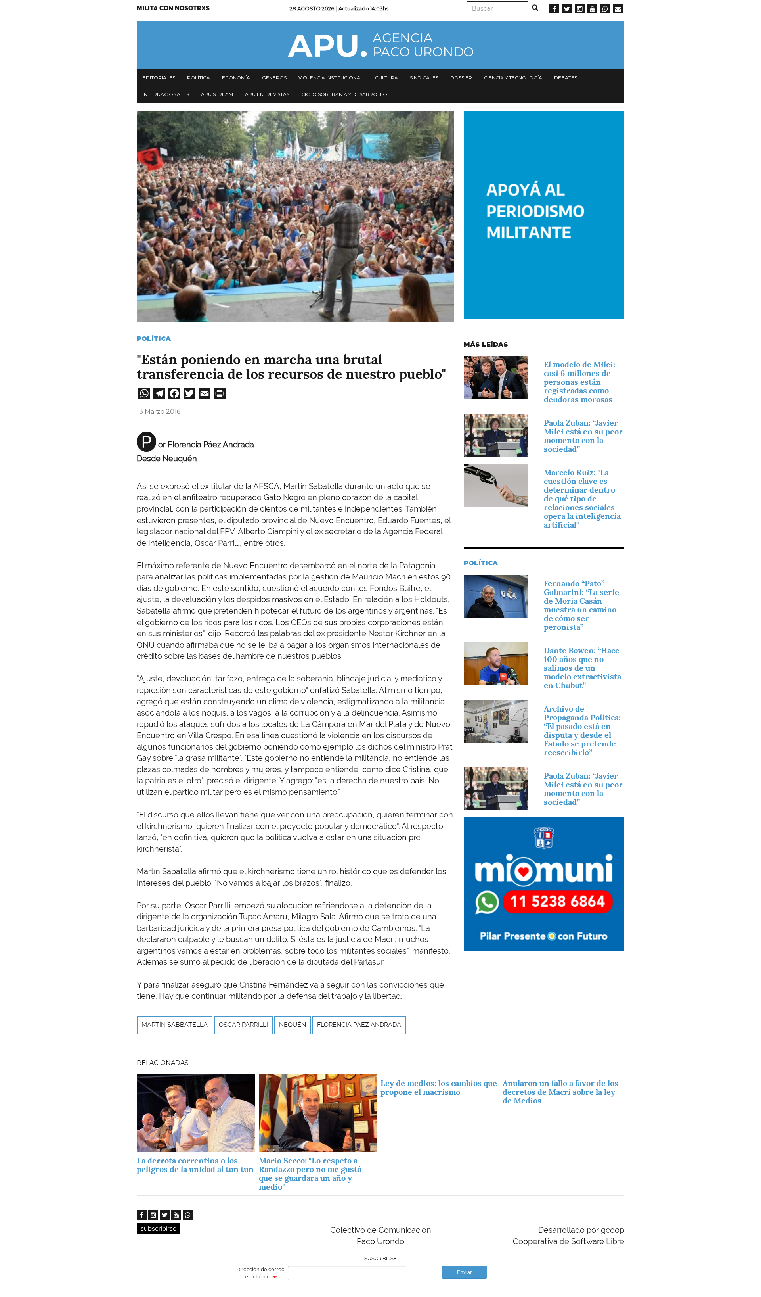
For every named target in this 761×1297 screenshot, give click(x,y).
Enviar (464, 1272)
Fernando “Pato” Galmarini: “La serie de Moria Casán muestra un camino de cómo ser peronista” (581, 605)
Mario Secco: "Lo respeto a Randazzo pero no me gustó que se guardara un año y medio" (310, 1173)
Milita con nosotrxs (173, 8)
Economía (236, 78)
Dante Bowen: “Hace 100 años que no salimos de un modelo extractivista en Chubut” (582, 668)
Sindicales (424, 78)
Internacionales (166, 94)
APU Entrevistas (267, 94)
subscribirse (158, 1228)
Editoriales (159, 78)
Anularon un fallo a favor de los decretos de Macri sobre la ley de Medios (560, 1092)
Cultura (386, 78)
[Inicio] (380, 45)
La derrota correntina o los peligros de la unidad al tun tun (195, 1164)
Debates (565, 78)
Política (198, 78)
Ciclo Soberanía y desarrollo (344, 94)
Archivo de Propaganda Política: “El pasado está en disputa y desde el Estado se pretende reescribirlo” (582, 731)
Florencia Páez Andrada (359, 1024)
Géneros (274, 78)
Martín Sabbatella (174, 1024)
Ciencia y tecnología (513, 78)
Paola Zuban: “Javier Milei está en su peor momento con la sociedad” (583, 436)
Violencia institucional (330, 78)
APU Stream (217, 94)
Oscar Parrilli (243, 1024)
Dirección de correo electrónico (261, 1273)
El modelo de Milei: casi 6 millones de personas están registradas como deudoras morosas (579, 382)
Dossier (461, 78)
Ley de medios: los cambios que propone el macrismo (438, 1087)
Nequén (292, 1024)
